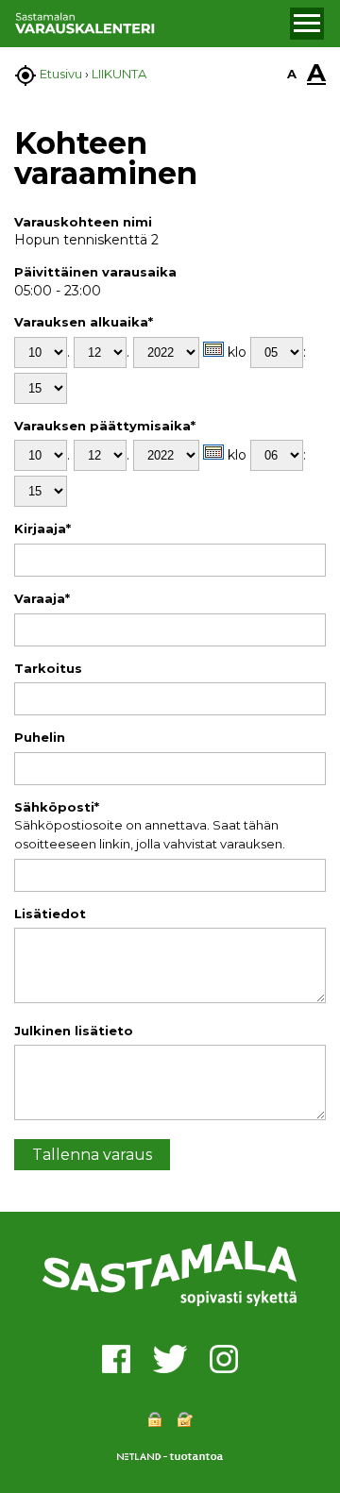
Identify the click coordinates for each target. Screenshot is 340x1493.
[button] (307, 24)
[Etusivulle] (149, 23)
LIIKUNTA (119, 73)
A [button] (292, 73)
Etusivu (61, 73)
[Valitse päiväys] (213, 349)
